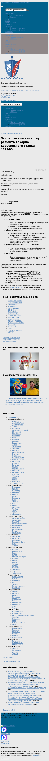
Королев (15, 441)
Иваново (15, 494)
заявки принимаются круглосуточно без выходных (20, 90)
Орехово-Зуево (18, 458)
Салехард (16, 580)
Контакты (9, 32)
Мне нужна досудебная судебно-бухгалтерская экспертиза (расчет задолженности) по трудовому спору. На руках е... (26, 684)
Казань (14, 553)
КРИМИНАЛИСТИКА (15, 301)
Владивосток (17, 613)
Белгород (16, 487)
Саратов (15, 568)
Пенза (14, 560)
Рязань (14, 505)
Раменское (16, 465)
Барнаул (15, 593)
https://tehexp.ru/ (16, 287)
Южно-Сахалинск (19, 623)
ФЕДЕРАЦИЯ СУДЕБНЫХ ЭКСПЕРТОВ (15, 2)
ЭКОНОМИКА (13, 312)
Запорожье (16, 650)
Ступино (15, 474)
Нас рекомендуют (17, 15)
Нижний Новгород (19, 557)
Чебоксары (16, 573)
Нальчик (15, 635)
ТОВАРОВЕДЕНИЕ (14, 315)
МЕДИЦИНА (12, 306)
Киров (14, 555)
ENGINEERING (12, 304)
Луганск (15, 654)
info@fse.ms (5, 97)
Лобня (14, 445)
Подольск (16, 461)
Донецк (15, 652)
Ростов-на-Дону (18, 542)
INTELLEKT (12, 328)
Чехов (14, 480)
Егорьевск (16, 428)
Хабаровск (16, 619)
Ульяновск (16, 569)
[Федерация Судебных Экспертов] (12, 79)
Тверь (14, 511)
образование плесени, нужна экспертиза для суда (27, 688)
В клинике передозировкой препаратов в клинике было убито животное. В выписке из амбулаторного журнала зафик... (25, 699)
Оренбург (16, 558)
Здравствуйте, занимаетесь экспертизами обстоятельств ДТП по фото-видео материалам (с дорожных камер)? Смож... (26, 678)
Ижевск (15, 549)
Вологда (15, 522)
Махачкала (16, 632)
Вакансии (13, 17)
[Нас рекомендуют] (24, 361)
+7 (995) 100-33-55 (8, 95)
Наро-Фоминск (18, 452)
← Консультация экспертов (11, 133)
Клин (14, 437)
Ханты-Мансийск (18, 586)
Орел (14, 503)
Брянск (15, 489)
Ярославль (16, 514)
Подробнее (37, 755)
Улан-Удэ (15, 617)
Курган (14, 579)
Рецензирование (9, 341)
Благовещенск (17, 612)
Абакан (15, 591)
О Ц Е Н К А (12, 310)
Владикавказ (17, 628)
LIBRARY (11, 332)
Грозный (15, 630)
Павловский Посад (19, 459)
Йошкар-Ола (17, 551)
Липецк (15, 502)
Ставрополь (17, 637)
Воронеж (15, 492)
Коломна (15, 439)
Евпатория (16, 641)
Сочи (14, 544)
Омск (14, 606)
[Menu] (2, 6)
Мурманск (16, 527)
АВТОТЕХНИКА (13, 308)
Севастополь (17, 643)
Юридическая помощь (11, 338)
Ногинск (15, 454)
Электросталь (17, 483)
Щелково (16, 481)
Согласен (5, 759)
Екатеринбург (17, 577)
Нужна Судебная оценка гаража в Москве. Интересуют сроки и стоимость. (23, 703)
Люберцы (15, 448)
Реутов (15, 467)
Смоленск (16, 507)
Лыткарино (16, 447)
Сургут (14, 582)
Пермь (14, 562)
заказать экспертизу (8, 100)
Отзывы (8, 26)
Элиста (15, 546)
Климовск (16, 436)
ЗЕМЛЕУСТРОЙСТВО (16, 323)
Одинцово (16, 456)
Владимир (16, 491)
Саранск (15, 566)
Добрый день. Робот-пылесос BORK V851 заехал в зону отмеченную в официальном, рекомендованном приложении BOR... (26, 693)
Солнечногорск (18, 472)
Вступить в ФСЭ (9, 710)
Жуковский (16, 432)
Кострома (16, 498)
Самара (15, 564)
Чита (14, 621)
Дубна (14, 426)
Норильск (16, 604)
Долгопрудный (18, 423)
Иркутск (15, 595)
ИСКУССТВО (12, 326)
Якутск (14, 624)
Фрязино (15, 476)
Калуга (14, 496)
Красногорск (17, 443)
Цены (7, 21)
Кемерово (16, 597)
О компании (9, 13)
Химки (14, 478)
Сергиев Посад (18, 469)
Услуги (7, 19)
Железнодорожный (20, 430)
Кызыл (14, 601)
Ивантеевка (16, 434)
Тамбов (15, 509)
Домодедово (17, 425)
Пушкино (15, 463)
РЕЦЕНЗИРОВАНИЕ (15, 330)
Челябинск (16, 588)
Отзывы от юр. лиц (17, 28)
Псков (14, 531)
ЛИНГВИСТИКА (13, 317)
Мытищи (15, 450)
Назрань (15, 634)
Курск (14, 500)
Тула (14, 513)
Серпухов (16, 470)
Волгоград (16, 538)
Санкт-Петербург (18, 518)
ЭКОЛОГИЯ (12, 325)
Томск (14, 608)
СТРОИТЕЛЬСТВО (15, 303)
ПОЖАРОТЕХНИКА (15, 321)
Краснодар (16, 540)
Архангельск (17, 520)
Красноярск (16, 599)
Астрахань (16, 536)
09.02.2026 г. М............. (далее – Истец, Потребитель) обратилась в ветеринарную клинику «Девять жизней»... (24, 673)
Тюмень (15, 584)
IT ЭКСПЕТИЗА (13, 314)
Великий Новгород (19, 524)
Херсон (15, 648)
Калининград (17, 525)
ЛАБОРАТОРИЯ (13, 319)
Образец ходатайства (11, 339)
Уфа (13, 571)
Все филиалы (8, 657)
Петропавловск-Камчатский (23, 615)
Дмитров (15, 421)
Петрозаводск (17, 529)
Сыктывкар (16, 533)
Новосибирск (17, 602)
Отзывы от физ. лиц (17, 30)
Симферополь (17, 645)
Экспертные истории (12, 661)
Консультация (10, 22)
